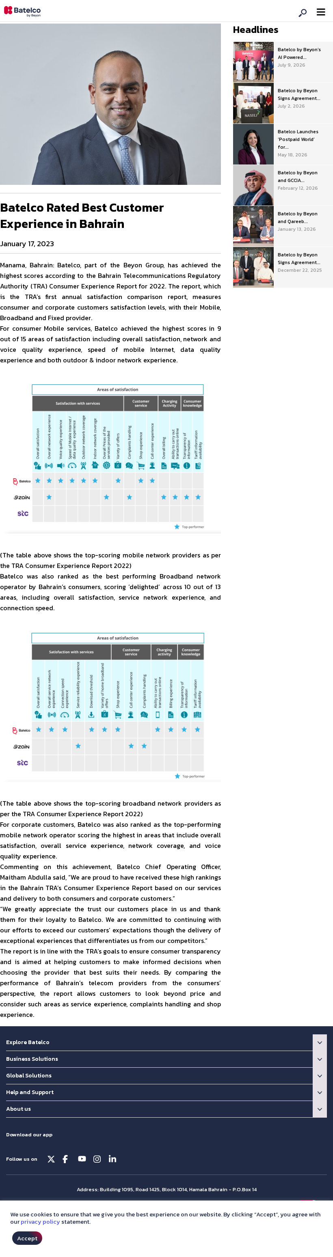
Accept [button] (27, 1238)
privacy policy (40, 1221)
